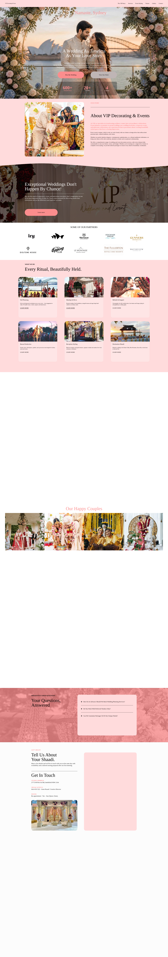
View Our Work (104, 75)
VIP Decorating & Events (10, 3)
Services (130, 3)
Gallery (154, 3)
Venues (147, 3)
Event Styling (139, 3)
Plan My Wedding (70, 75)
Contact (161, 3)
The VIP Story (121, 3)
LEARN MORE (24, 308)
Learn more (41, 212)
